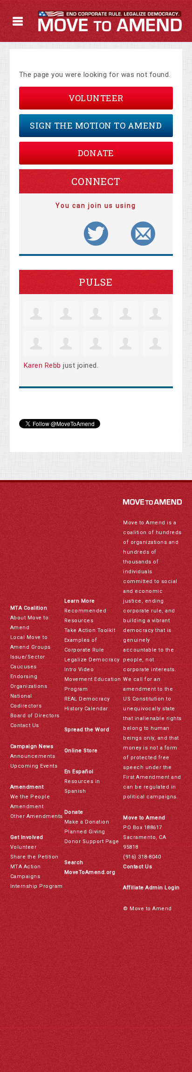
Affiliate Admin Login (151, 888)
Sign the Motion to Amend (96, 125)
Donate (96, 152)
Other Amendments (36, 816)
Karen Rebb (42, 365)
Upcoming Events (34, 766)
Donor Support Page (91, 841)
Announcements (32, 756)
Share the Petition (34, 857)
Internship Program (36, 886)
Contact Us (24, 725)
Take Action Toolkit (90, 630)
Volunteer (96, 97)
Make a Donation (87, 822)
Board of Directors (35, 716)
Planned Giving (84, 832)
